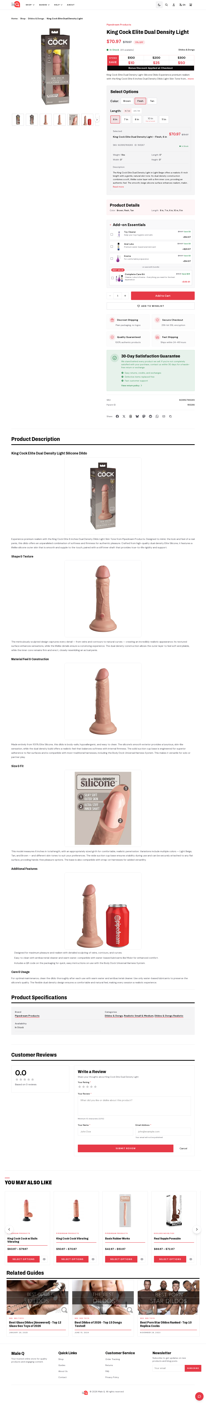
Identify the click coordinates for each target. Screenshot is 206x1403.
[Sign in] (173, 5)
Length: (115, 111)
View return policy (130, 385)
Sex (11, 1318)
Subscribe (193, 1368)
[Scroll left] (9, 1229)
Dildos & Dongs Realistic (169, 1015)
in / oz (127, 111)
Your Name (84, 1125)
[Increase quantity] (125, 295)
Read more (118, 186)
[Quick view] (44, 1259)
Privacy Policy (112, 1377)
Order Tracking (112, 1359)
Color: (114, 101)
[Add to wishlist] (46, 1226)
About (71, 5)
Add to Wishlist (152, 306)
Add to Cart (162, 296)
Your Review (85, 1093)
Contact (62, 1377)
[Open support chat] (199, 1396)
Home (14, 18)
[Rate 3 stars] (87, 1087)
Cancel (183, 1148)
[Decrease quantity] (110, 295)
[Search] (166, 5)
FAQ (107, 1371)
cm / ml (136, 111)
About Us (63, 1371)
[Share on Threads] (130, 416)
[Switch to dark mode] (159, 5)
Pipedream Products (119, 24)
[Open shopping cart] (190, 5)
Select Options (24, 1259)
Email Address (143, 1125)
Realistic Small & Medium (139, 1015)
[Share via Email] (163, 416)
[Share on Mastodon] (144, 416)
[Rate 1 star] (79, 1087)
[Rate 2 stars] (83, 1087)
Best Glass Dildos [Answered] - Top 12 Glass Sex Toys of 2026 (35, 1324)
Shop (29, 5)
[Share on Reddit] (150, 416)
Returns (109, 1365)
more (191, 78)
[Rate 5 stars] (95, 1087)
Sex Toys (19, 1318)
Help (57, 5)
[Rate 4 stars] (91, 1087)
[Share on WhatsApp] (157, 416)
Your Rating (84, 1082)
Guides (43, 5)
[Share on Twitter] (124, 416)
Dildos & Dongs (36, 18)
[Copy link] (170, 416)
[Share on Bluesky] (137, 416)
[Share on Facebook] (117, 416)
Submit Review (126, 1148)
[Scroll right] (97, 119)
